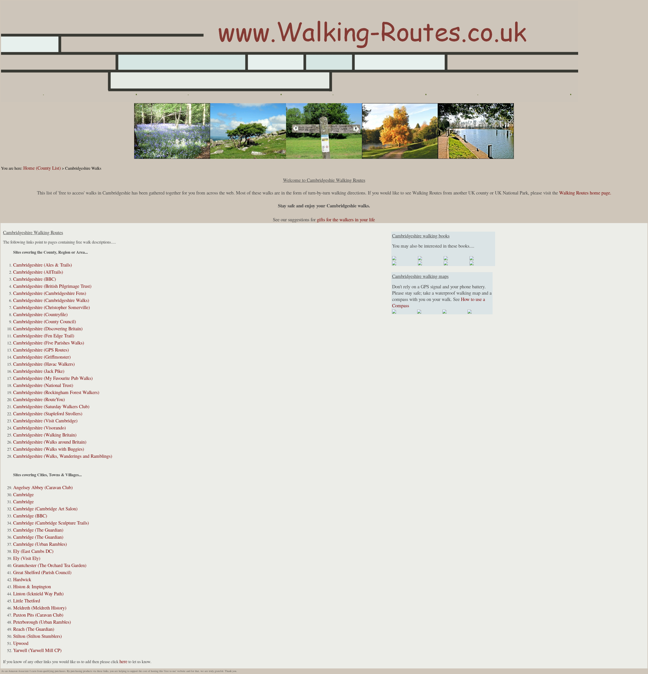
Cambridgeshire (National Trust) (43, 385)
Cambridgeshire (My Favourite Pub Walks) (53, 378)
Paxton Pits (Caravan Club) (38, 615)
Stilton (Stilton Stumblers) (37, 636)
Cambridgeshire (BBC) (34, 279)
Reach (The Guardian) (33, 629)
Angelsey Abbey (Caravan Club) (43, 487)
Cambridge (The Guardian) (38, 530)
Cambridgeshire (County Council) (44, 321)
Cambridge (23, 494)
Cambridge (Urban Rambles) (40, 544)
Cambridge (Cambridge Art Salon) (45, 508)
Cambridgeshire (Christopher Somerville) (51, 307)
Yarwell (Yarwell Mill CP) (37, 650)
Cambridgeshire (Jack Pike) (38, 371)
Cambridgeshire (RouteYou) (39, 399)
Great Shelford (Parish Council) (42, 572)
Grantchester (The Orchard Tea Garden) (49, 565)
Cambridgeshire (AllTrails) (38, 272)
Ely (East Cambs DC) (33, 551)
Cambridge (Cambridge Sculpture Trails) (51, 522)
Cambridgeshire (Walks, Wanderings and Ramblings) (62, 456)
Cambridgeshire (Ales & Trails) (42, 265)
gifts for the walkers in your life (346, 219)
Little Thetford (26, 600)
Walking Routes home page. (585, 192)
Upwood (20, 643)
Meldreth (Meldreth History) (39, 607)
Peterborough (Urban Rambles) (42, 622)
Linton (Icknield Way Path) (38, 593)
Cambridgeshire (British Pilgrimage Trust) (52, 286)
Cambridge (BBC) (30, 515)
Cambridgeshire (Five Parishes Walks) (48, 342)
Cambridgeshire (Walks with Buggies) (48, 449)
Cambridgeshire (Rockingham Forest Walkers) (56, 392)
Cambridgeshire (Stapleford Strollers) (47, 413)
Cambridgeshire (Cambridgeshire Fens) (49, 293)
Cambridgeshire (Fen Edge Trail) (43, 335)
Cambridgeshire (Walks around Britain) (49, 442)
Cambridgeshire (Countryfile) (40, 314)
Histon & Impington (32, 586)
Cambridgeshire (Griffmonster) (42, 357)
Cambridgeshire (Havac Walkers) (44, 364)
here (123, 661)
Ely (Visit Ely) (26, 558)
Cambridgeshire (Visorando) (39, 427)
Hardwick (22, 579)
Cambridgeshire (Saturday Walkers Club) (51, 406)
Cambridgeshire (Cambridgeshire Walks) (51, 300)
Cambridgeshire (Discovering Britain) (48, 328)
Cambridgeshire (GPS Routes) (41, 349)
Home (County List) (42, 168)
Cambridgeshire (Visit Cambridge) (45, 420)
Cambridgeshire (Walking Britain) (44, 434)
